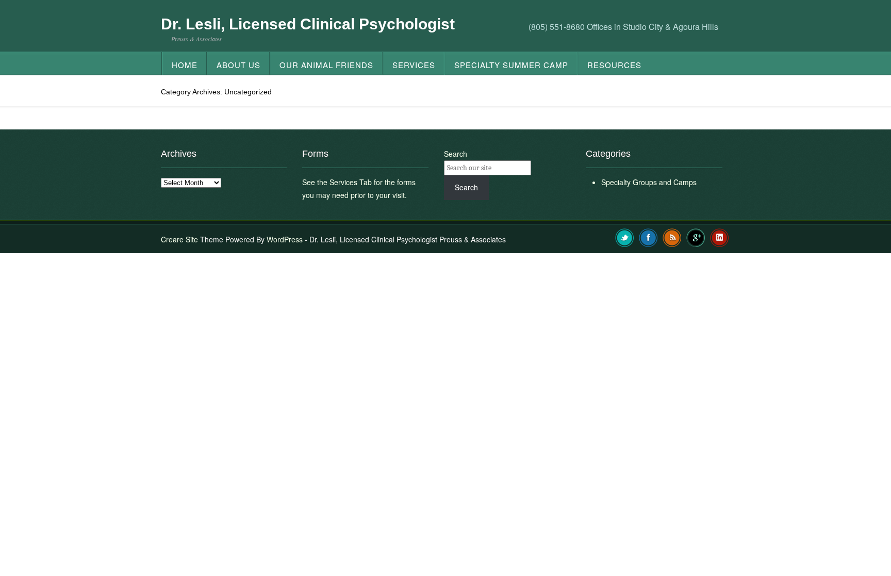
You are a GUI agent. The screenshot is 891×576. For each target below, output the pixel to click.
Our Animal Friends (326, 64)
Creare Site (179, 239)
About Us (238, 64)
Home (184, 64)
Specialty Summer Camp (511, 64)
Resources (614, 64)
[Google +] (695, 237)
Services (413, 64)
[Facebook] (648, 237)
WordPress (285, 239)
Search (455, 154)
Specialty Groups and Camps (649, 182)
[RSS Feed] (672, 237)
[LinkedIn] (719, 237)
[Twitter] (624, 237)
